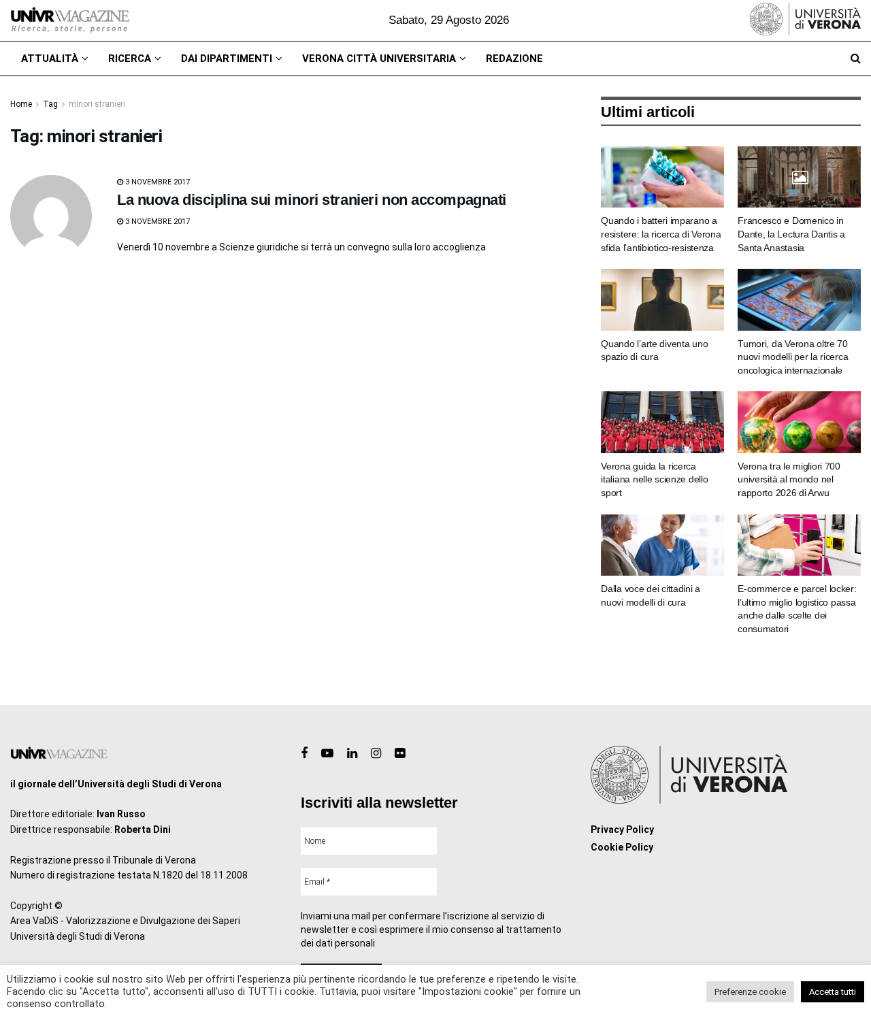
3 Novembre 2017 (156, 182)
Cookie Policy (622, 847)
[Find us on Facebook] (304, 753)
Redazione (514, 58)
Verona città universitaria (379, 58)
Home (21, 104)
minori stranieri (97, 104)
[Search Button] (856, 59)
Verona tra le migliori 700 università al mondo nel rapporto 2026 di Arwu (789, 479)
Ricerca (129, 58)
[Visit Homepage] (69, 20)
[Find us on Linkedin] (352, 753)
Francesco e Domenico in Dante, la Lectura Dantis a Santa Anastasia (791, 233)
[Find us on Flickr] (400, 753)
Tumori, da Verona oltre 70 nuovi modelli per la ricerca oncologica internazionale (793, 357)
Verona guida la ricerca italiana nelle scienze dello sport (654, 479)
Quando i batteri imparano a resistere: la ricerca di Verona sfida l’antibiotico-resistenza (661, 233)
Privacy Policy (622, 829)
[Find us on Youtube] (327, 753)
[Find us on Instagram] (376, 753)
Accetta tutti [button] (832, 992)
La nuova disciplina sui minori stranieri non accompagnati (311, 199)
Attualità (49, 58)
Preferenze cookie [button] (750, 992)
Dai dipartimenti (226, 58)
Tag (50, 104)
